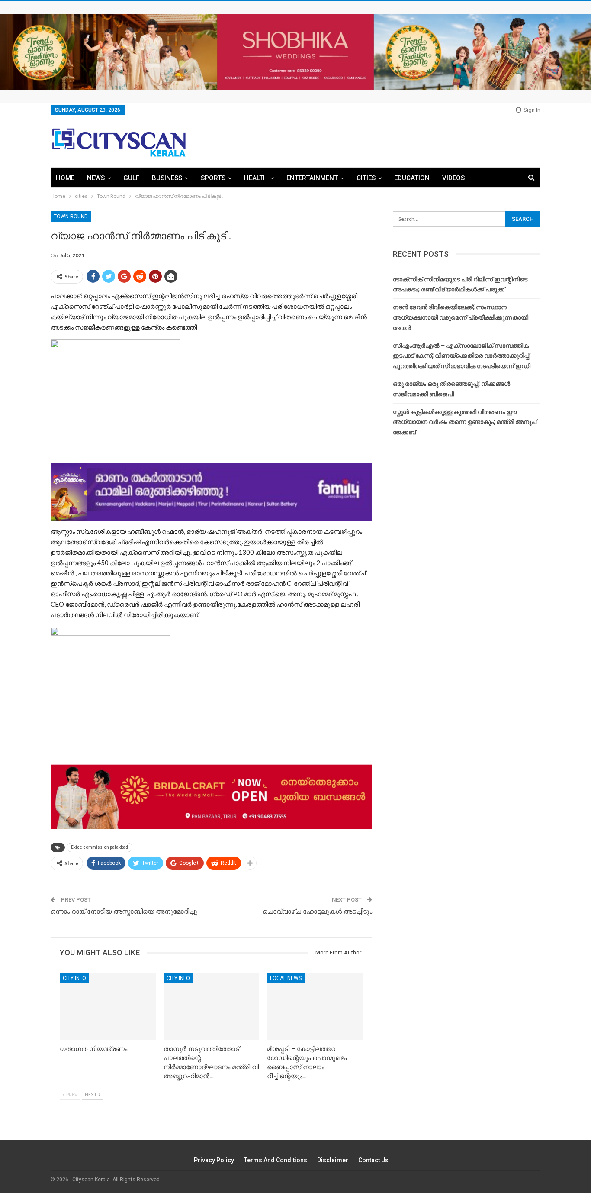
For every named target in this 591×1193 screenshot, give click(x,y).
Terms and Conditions (275, 1160)
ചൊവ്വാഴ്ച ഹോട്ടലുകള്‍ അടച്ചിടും (317, 911)
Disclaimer (332, 1160)
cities (366, 178)
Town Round (71, 216)
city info (74, 978)
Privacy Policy (214, 1160)
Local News (286, 978)
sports (213, 178)
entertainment (312, 178)
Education (412, 178)
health (256, 178)
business (167, 178)
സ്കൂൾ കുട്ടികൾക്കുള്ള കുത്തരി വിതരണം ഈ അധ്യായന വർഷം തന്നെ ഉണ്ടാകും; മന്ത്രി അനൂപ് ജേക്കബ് (464, 422)
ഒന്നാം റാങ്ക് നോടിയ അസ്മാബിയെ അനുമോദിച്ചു (124, 911)
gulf (131, 178)
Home (65, 178)
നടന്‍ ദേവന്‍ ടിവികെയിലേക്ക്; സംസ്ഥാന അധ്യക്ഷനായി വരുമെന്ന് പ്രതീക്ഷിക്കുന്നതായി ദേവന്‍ (460, 317)
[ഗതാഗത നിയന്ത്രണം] (108, 1006)
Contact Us (373, 1160)
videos (453, 178)
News (96, 178)
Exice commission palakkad (99, 847)
